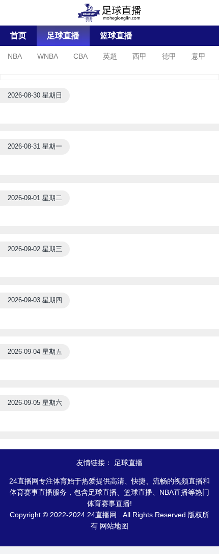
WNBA (47, 56)
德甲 (169, 56)
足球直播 (63, 35)
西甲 (139, 56)
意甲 (198, 56)
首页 (18, 35)
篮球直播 (116, 35)
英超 (110, 56)
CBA (80, 56)
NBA (15, 56)
